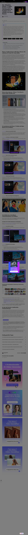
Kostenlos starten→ (14, 271)
